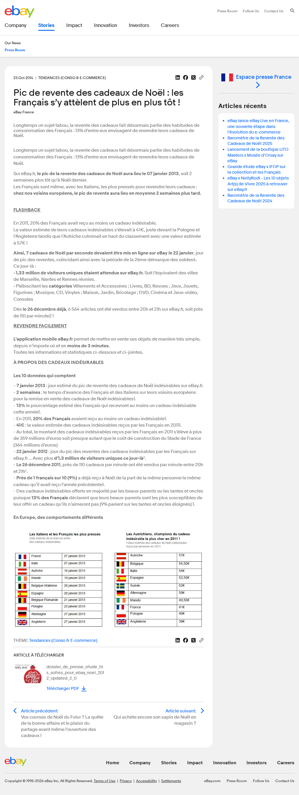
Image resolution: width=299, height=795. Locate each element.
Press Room (237, 780)
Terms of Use (104, 780)
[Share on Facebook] (185, 77)
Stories (169, 763)
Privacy (126, 780)
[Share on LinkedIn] (177, 77)
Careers (285, 763)
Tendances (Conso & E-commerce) (63, 640)
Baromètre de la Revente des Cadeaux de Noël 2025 (255, 141)
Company (140, 763)
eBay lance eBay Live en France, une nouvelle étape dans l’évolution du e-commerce (258, 126)
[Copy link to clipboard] (201, 77)
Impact (195, 763)
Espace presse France (263, 77)
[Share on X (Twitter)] (193, 77)
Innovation (224, 763)
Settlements (171, 780)
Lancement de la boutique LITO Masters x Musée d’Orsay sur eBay (257, 155)
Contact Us (284, 780)
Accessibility (146, 780)
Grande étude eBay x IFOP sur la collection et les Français (256, 169)
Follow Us (261, 780)
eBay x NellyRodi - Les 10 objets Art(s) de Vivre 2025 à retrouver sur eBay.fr (258, 183)
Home (112, 763)
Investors (256, 763)
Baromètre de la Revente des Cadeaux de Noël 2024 (255, 198)
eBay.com (212, 780)
